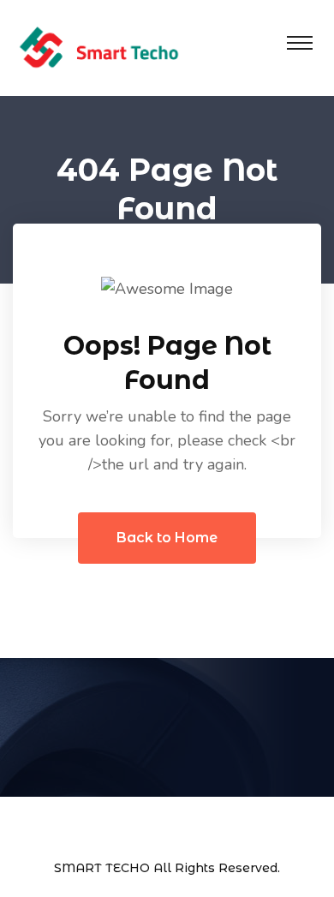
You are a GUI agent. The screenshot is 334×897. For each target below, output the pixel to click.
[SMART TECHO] (98, 46)
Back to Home (167, 537)
